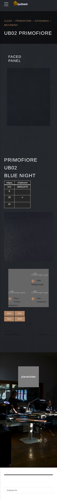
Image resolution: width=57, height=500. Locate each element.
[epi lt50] (40, 275)
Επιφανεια (42, 21)
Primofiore (23, 21)
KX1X (9, 319)
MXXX (20, 319)
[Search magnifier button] (50, 490)
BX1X (9, 313)
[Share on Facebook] (26, 323)
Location (38, 452)
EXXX (20, 313)
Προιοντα (27, 452)
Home (17, 452)
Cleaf (8, 21)
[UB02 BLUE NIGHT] (28, 97)
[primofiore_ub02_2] (28, 236)
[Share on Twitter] (30, 323)
